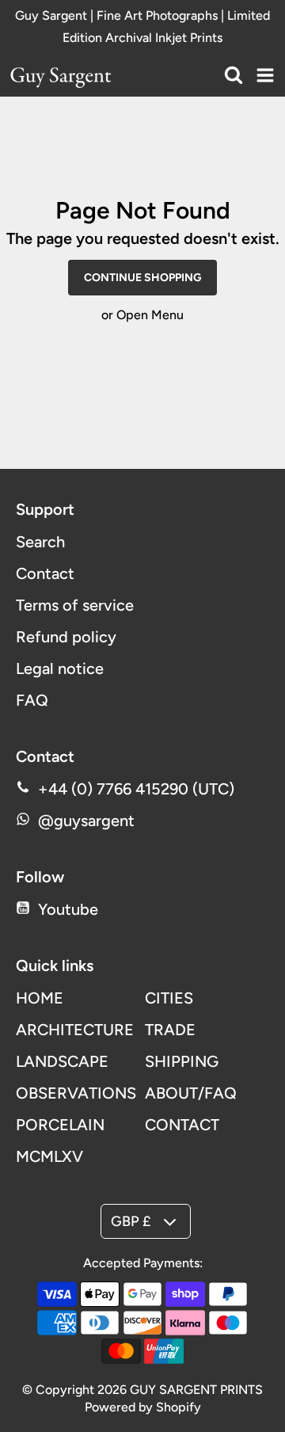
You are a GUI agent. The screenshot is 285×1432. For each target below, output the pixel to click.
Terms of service (75, 605)
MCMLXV (49, 1156)
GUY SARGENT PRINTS (196, 1389)
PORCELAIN (60, 1124)
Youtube (68, 909)
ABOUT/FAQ (191, 1093)
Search (40, 541)
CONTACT (182, 1124)
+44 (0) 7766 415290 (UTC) (136, 788)
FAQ (32, 700)
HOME (39, 997)
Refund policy (66, 636)
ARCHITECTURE (75, 1029)
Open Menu (150, 314)
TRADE (170, 1029)
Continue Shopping (142, 277)
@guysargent (86, 820)
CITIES (169, 997)
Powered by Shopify (143, 1407)
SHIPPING (181, 1061)
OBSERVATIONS (76, 1093)
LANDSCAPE (62, 1061)
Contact (45, 573)
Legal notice (60, 668)
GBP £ (130, 1221)
